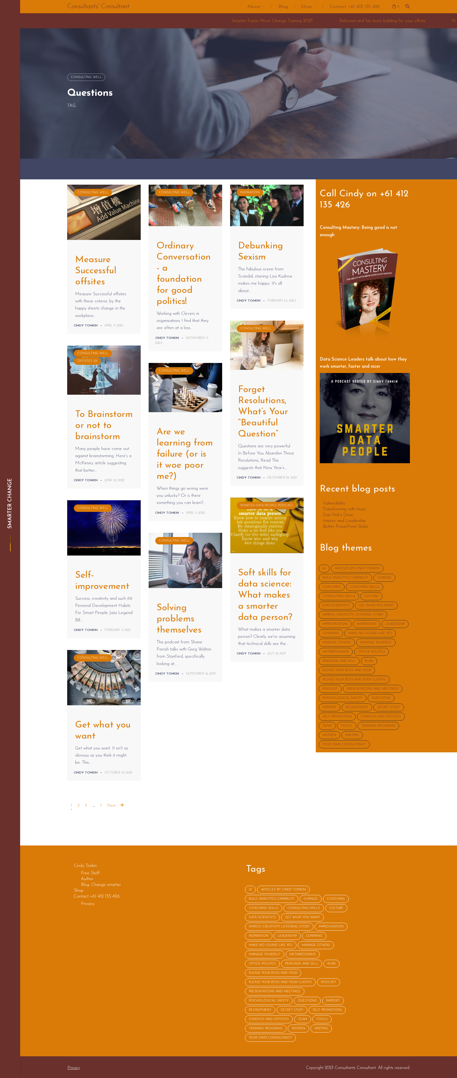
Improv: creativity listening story (353, 614)
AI (324, 568)
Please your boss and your (347, 670)
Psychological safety (342, 698)
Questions (381, 698)
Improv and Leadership (344, 521)
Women (329, 735)
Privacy (73, 1068)
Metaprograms (336, 651)
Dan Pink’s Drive (338, 515)
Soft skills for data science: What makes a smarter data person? (265, 595)
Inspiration (250, 192)
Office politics (371, 651)
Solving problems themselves (179, 619)
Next (111, 806)
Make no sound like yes (370, 633)
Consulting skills (339, 596)
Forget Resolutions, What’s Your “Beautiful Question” (263, 412)
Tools (346, 725)
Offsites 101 (87, 361)
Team (327, 725)
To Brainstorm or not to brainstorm (103, 426)
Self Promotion (337, 716)
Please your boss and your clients (354, 679)
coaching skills (364, 587)
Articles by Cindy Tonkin (357, 568)
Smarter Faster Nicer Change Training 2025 (182, 21)
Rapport (329, 707)
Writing (352, 735)
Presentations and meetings (373, 688)
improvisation (335, 624)
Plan (369, 661)
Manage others (337, 642)
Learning (331, 633)
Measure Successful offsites (95, 271)
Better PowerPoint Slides (345, 527)
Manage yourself (376, 642)
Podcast (330, 688)
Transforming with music (344, 509)
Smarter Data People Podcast (266, 505)
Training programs (378, 725)
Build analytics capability (345, 577)
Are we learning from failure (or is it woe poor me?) (185, 454)
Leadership (395, 624)
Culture (371, 596)
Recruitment (357, 707)
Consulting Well (86, 77)
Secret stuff (388, 707)
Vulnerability (334, 503)
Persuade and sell (339, 661)
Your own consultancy (344, 744)
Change (384, 577)
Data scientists (336, 605)
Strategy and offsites (381, 716)
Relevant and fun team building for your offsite (292, 21)
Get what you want (376, 605)
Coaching (332, 587)
